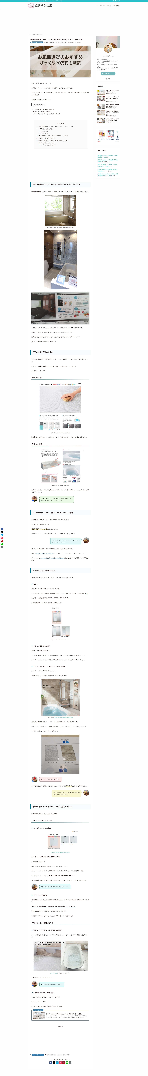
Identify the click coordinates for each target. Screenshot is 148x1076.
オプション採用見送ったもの (48, 145)
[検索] (119, 1)
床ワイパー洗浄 (53, 973)
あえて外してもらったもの (47, 143)
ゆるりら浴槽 (44, 133)
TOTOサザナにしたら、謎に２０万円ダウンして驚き (53, 135)
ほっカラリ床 (44, 131)
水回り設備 (52, 42)
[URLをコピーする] (70, 1062)
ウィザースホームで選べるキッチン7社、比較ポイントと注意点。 (64, 1014)
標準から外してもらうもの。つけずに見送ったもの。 (53, 141)
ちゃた (105, 157)
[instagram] (113, 1)
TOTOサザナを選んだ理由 (46, 129)
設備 (62, 42)
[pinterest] (115, 1)
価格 (47, 42)
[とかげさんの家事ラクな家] (40, 5)
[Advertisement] (74, 21)
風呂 (66, 42)
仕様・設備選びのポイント (37, 42)
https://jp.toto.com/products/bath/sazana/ (64, 717)
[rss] (117, 1)
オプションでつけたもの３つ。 (47, 138)
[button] (50, 1062)
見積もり (57, 42)
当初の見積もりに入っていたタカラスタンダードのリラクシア (56, 126)
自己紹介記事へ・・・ (108, 73)
